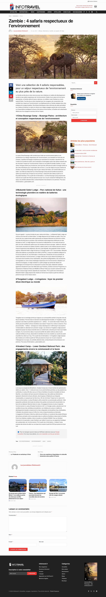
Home (10, 16)
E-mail (11, 541)
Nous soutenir (81, 98)
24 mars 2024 (34, 31)
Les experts (56, 31)
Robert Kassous (54, 591)
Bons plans (66, 12)
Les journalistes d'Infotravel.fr (21, 31)
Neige (32, 12)
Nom (10, 534)
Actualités (13, 12)
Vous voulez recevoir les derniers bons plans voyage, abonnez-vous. (84, 6)
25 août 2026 (13, 500)
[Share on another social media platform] (11, 100)
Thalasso (64, 578)
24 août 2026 (53, 497)
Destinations (23, 12)
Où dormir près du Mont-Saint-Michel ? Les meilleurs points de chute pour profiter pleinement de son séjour (17, 495)
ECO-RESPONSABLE (24, 441)
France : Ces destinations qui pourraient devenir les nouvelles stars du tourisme (37, 495)
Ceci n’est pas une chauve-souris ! (83, 167)
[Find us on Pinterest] (92, 11)
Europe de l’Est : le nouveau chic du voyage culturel (57, 494)
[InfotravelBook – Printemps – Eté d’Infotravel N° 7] (90, 572)
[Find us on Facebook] (88, 591)
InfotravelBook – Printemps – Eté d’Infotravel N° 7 (88, 583)
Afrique (21, 16)
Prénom (73, 110)
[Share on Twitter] (11, 89)
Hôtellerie (57, 12)
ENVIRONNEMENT (36, 441)
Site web (41, 541)
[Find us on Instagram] (89, 11)
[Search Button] (96, 11)
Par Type (62, 31)
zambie (49, 441)
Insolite (51, 31)
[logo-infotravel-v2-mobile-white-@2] (16, 564)
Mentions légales (43, 578)
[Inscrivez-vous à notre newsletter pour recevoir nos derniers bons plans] (95, 6)
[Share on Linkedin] (11, 92)
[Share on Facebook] (11, 85)
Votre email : (74, 115)
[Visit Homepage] (25, 6)
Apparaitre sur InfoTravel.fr (46, 576)
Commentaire (13, 515)
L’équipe (41, 574)
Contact (41, 571)
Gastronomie (41, 12)
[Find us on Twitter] (86, 11)
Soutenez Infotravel (93, 1)
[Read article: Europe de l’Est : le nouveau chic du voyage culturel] (58, 485)
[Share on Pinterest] (11, 96)
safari (44, 441)
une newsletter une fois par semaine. (49, 434)
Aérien (49, 12)
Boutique (64, 581)
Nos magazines (77, 12)
